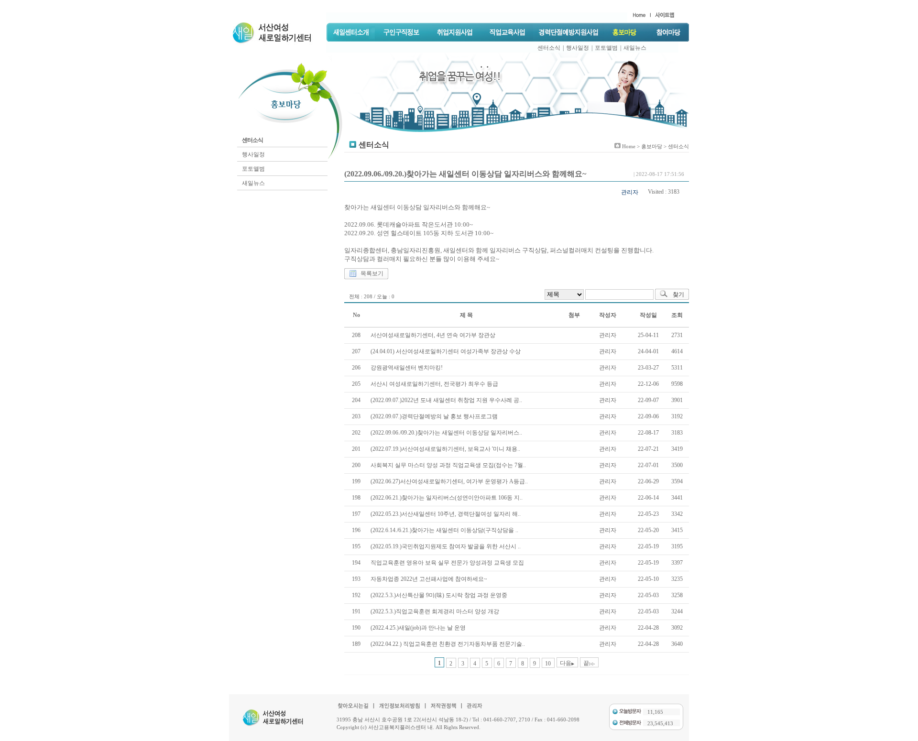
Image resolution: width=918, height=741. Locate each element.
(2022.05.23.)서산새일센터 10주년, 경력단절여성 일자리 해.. (446, 514)
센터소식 (548, 47)
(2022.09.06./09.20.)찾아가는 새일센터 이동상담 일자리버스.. (446, 432)
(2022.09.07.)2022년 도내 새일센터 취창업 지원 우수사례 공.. (446, 400)
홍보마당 (651, 146)
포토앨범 (606, 47)
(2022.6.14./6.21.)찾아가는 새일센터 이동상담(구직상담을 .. (444, 530)
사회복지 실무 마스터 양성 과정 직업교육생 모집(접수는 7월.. (448, 465)
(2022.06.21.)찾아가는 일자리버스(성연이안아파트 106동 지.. (447, 497)
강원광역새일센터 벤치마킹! (407, 367)
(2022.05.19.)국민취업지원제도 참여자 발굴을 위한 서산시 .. (446, 546)
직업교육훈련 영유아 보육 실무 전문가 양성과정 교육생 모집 (447, 562)
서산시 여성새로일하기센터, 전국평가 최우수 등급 (434, 384)
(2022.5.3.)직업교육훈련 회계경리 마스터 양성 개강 (435, 611)
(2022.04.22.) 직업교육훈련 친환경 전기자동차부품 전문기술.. (448, 644)
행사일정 (577, 47)
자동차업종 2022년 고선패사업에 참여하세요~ (429, 579)
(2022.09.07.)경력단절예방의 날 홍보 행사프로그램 (434, 416)
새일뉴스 (634, 47)
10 (548, 663)
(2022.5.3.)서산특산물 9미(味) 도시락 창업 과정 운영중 (439, 595)
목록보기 (372, 273)
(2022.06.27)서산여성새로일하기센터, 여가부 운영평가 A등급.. (449, 481)
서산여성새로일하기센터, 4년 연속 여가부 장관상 (433, 335)
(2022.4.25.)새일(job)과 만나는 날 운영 (418, 627)
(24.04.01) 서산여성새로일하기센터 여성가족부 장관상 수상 (446, 351)
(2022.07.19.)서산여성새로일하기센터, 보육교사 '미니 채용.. (445, 449)
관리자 (629, 192)
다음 (567, 663)
